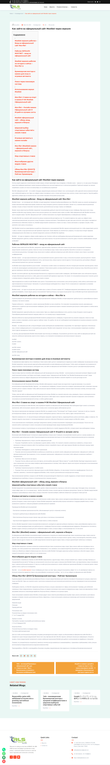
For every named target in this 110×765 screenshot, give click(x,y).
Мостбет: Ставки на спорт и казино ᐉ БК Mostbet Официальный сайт (25, 99)
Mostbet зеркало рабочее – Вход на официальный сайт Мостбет (26, 43)
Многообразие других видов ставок (24, 163)
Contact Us (74, 7)
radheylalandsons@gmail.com (81, 750)
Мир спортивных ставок (25, 156)
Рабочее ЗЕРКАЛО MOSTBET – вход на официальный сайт (23, 53)
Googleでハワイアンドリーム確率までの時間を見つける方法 (86, 697)
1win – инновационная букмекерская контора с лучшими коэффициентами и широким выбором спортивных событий (55, 700)
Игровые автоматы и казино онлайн (24, 139)
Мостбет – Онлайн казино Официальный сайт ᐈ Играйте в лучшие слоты (25, 109)
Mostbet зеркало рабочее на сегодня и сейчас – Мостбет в (25, 63)
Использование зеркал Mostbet (24, 90)
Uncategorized (19, 13)
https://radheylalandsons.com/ (81, 757)
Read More (15, 706)
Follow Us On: (90, 1)
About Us (52, 7)
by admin (15, 693)
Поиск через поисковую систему (24, 83)
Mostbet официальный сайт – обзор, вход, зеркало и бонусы (24, 120)
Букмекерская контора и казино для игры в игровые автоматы (25, 73)
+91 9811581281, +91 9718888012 (82, 754)
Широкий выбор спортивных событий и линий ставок (24, 130)
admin (17, 25)
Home (45, 7)
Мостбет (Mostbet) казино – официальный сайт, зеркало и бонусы (25, 148)
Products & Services (62, 7)
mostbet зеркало (26, 570)
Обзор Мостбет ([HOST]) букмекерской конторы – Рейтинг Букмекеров (25, 171)
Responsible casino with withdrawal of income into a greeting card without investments (22, 699)
